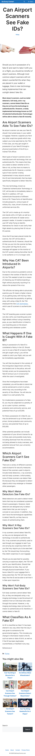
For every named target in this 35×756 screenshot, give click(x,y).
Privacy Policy (26, 750)
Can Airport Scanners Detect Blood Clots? (25, 693)
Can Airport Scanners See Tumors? (10, 711)
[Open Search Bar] (24, 1)
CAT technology (22, 304)
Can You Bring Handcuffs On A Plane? (25, 711)
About (12, 750)
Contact (17, 750)
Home (7, 750)
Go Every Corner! (8, 1)
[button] (17, 648)
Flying (17, 34)
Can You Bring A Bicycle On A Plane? (10, 675)
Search (5, 726)
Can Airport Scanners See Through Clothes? (10, 693)
